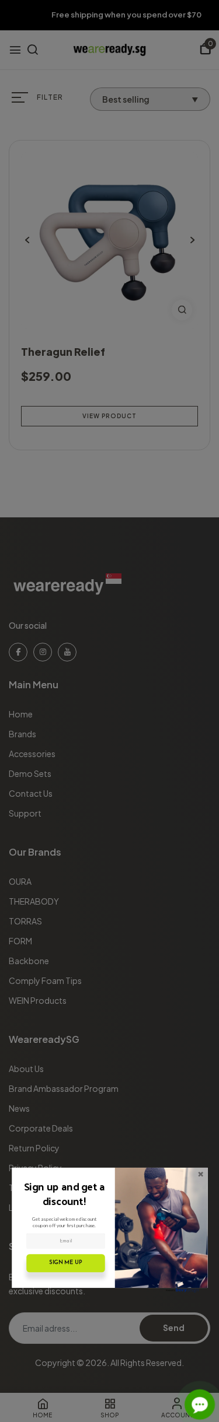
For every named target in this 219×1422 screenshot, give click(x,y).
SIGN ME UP (65, 1262)
